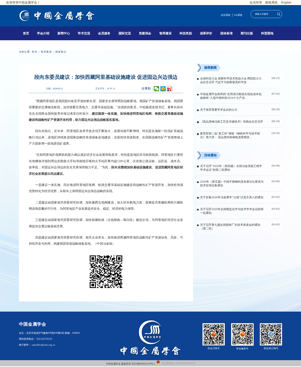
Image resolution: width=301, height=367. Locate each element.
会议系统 (225, 15)
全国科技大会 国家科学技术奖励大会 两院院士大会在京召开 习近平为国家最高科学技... (231, 80)
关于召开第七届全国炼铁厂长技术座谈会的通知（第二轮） (230, 226)
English (286, 2)
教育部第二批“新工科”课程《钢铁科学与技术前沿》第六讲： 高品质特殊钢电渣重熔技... (230, 135)
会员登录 (256, 2)
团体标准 (226, 33)
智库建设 (165, 33)
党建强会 (145, 33)
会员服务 (104, 33)
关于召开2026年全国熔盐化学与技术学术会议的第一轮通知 (232, 211)
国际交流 (125, 33)
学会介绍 (43, 33)
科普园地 (267, 33)
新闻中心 (64, 33)
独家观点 (60, 51)
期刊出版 (247, 33)
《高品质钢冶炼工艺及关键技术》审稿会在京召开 (231, 121)
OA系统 (238, 15)
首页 (26, 33)
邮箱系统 (271, 2)
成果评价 (206, 33)
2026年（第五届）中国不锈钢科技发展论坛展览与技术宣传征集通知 (232, 183)
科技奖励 (186, 33)
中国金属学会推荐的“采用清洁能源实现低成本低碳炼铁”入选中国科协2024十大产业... (231, 96)
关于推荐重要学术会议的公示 (218, 109)
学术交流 (84, 33)
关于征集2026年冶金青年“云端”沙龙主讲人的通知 (231, 197)
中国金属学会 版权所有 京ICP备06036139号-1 (131, 364)
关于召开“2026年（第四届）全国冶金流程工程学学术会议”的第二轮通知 (231, 168)
